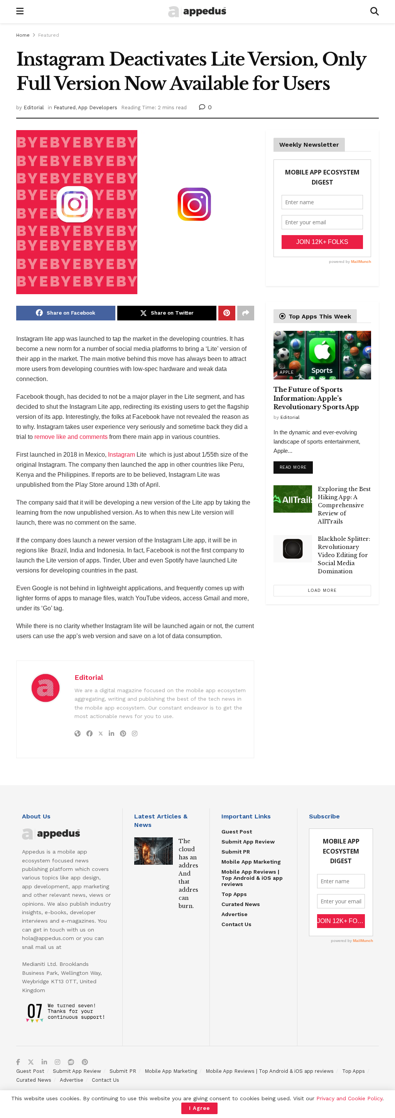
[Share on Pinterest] (226, 313)
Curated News (240, 904)
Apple (287, 372)
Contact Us (236, 924)
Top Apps (234, 894)
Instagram (121, 454)
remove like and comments (71, 437)
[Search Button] (374, 11)
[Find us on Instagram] (57, 1062)
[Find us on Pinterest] (85, 1062)
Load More (322, 590)
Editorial (34, 107)
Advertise (234, 914)
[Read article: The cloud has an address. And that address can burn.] (153, 851)
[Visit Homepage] (197, 11)
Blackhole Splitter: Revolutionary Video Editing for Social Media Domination (344, 555)
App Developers (97, 107)
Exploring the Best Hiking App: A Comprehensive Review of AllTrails (344, 505)
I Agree (199, 1108)
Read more (296, 465)
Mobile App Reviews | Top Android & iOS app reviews (252, 878)
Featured (48, 35)
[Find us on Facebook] (18, 1062)
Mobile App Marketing (251, 862)
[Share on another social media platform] (245, 313)
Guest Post (236, 831)
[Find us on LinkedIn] (44, 1062)
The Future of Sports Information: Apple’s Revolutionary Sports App (316, 398)
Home (23, 35)
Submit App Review (248, 842)
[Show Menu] (20, 11)
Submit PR (235, 852)
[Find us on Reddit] (71, 1062)
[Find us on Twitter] (31, 1062)
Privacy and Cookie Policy (349, 1098)
